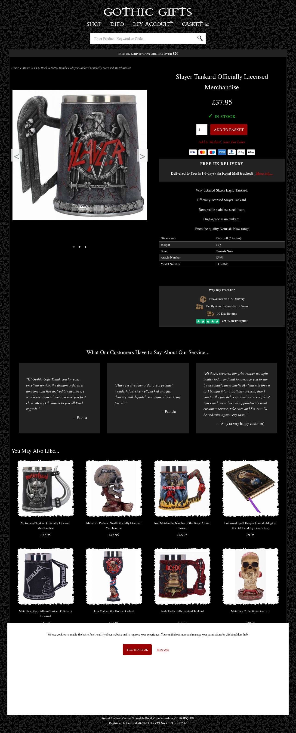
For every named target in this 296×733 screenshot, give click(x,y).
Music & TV (29, 68)
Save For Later (234, 142)
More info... (264, 173)
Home (15, 68)
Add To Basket (229, 129)
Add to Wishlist (210, 142)
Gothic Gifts (148, 12)
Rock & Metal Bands (54, 68)
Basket (195, 24)
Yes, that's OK (137, 650)
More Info (163, 649)
